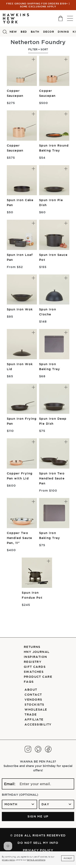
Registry (33, 661)
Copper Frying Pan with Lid (20, 476)
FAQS (29, 681)
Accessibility (38, 724)
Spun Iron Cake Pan (20, 202)
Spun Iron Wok (20, 309)
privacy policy (8, 860)
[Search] (5, 31)
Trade (31, 714)
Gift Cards (35, 666)
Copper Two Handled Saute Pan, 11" (19, 537)
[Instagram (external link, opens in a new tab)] (28, 749)
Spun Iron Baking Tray (49, 366)
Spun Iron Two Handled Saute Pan (52, 478)
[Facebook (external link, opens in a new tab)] (48, 749)
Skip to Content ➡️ (15, 18)
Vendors (33, 699)
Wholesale (36, 709)
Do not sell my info (38, 842)
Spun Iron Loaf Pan (20, 257)
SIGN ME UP (38, 816)
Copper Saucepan (15, 93)
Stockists (34, 704)
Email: (9, 784)
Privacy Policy (38, 850)
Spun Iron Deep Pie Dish (53, 421)
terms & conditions (36, 860)
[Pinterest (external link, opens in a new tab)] (38, 749)
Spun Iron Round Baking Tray (54, 148)
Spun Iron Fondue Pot (32, 595)
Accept (67, 858)
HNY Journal (37, 651)
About (31, 689)
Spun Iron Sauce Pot (53, 257)
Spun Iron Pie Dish (51, 202)
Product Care (38, 676)
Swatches (34, 671)
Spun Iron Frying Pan (22, 421)
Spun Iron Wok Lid (20, 366)
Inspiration (35, 656)
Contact (33, 694)
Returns (32, 646)
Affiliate (34, 719)
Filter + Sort (38, 49)
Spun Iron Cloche (47, 312)
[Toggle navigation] (70, 18)
